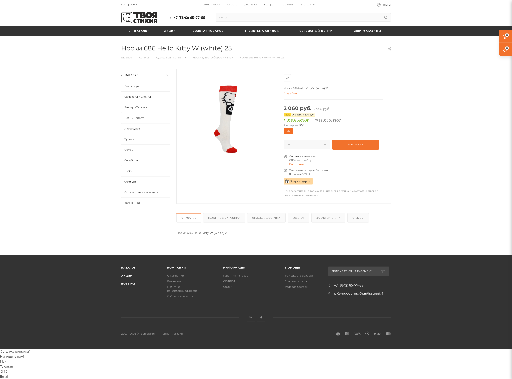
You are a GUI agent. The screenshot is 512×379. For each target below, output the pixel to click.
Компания (176, 267)
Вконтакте (251, 317)
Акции (127, 275)
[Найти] (386, 17)
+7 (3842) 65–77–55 (189, 18)
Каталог (128, 267)
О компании (175, 275)
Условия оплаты (296, 281)
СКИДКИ (229, 281)
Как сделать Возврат (299, 275)
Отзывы (358, 218)
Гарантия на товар (235, 275)
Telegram (261, 317)
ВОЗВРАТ (128, 283)
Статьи (227, 286)
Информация (235, 267)
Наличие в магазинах (224, 218)
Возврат (299, 218)
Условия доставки (297, 286)
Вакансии (174, 281)
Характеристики (328, 218)
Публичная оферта (180, 296)
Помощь (292, 267)
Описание (188, 218)
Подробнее (296, 164)
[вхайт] (230, 119)
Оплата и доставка (266, 218)
